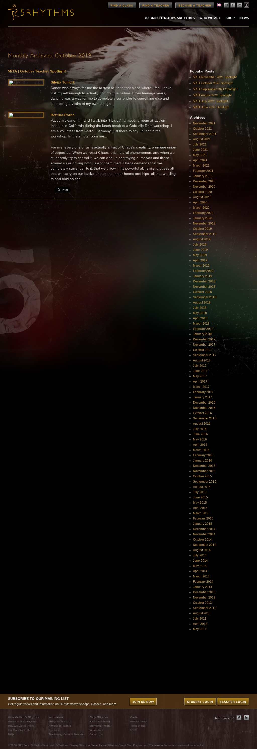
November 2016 (204, 408)
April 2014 (200, 571)
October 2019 (202, 229)
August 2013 (202, 613)
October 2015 (202, 476)
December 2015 (204, 466)
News (244, 18)
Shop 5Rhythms (99, 717)
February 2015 (203, 518)
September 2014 (204, 545)
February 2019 (203, 271)
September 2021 (204, 134)
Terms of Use (138, 725)
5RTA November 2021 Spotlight (215, 77)
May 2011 (200, 629)
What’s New (96, 730)
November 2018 (204, 286)
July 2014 (200, 555)
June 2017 (200, 371)
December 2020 (204, 181)
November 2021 (204, 123)
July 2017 (200, 365)
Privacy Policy (138, 721)
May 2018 (200, 313)
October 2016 (202, 413)
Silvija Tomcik (63, 82)
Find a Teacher (155, 5)
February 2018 (203, 329)
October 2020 (202, 192)
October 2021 (202, 128)
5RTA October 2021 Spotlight (213, 83)
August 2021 (202, 139)
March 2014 (201, 576)
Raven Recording (100, 721)
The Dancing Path (19, 730)
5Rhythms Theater (100, 725)
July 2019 (200, 244)
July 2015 (200, 492)
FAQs (11, 734)
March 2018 (201, 323)
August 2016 (202, 423)
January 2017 (202, 397)
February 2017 (203, 392)
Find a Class (122, 5)
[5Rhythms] (35, 12)
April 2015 (200, 508)
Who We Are (210, 18)
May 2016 (200, 439)
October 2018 (202, 292)
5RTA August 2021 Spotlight (212, 95)
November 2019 (204, 223)
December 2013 (204, 592)
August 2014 (202, 550)
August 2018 (202, 302)
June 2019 (200, 250)
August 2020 (202, 197)
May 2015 (200, 502)
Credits (134, 717)
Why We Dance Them (21, 725)
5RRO (133, 730)
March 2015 (201, 513)
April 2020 (200, 202)
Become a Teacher (194, 5)
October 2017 (202, 350)
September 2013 (204, 608)
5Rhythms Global (59, 721)
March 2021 (201, 165)
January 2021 (202, 176)
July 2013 (200, 618)
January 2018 (202, 334)
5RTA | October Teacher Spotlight (37, 71)
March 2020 (201, 207)
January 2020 (202, 218)
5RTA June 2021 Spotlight (211, 107)
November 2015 (204, 471)
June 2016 (200, 434)
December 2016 (204, 402)
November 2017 (204, 344)
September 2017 (204, 355)
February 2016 (203, 455)
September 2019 (204, 234)
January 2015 (202, 524)
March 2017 (201, 387)
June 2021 (200, 150)
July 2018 (200, 308)
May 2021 (200, 155)
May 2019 (200, 255)
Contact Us (96, 734)
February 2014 (203, 581)
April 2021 (200, 160)
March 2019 (201, 265)
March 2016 (201, 450)
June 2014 (200, 560)
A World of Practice (60, 725)
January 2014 (202, 587)
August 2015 (202, 487)
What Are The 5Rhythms (22, 721)
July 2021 (200, 144)
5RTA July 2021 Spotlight (210, 101)
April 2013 (200, 624)
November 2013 (204, 597)
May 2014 (200, 566)
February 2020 (203, 213)
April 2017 (200, 381)
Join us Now (143, 701)
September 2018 (204, 297)
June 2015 (200, 497)
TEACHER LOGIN (233, 701)
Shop (230, 18)
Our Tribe (54, 730)
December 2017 (204, 339)
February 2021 (203, 171)
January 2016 (202, 460)
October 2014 (202, 539)
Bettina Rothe (63, 115)
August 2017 (202, 360)
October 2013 (202, 603)
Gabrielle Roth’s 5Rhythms (23, 717)
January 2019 (202, 276)
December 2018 (204, 281)
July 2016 (200, 429)
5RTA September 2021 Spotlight (215, 89)
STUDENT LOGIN (200, 701)
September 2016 (204, 418)
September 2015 (204, 481)
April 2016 (200, 444)
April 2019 (200, 260)
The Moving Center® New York (67, 734)
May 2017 (200, 376)
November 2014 (204, 534)
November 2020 (204, 186)
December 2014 (204, 529)
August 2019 (202, 239)
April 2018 (200, 318)
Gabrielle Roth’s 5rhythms (170, 18)
